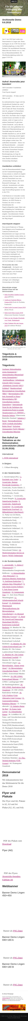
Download (6, 844)
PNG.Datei (18, 931)
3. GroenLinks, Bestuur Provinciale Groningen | (11, 482)
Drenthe (15, 501)
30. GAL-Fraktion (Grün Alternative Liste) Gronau (12, 695)
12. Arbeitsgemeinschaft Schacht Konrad (12, 600)
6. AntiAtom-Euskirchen (12, 581)
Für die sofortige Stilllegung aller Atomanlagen (14, 9)
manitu (4, 999)
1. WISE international (10, 458)
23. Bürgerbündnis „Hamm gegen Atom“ (13, 665)
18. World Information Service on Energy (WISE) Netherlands (13, 553)
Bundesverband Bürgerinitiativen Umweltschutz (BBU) (13, 391)
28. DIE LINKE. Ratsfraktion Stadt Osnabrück (13, 687)
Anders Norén (16, 1017)
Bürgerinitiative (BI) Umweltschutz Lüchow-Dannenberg (11, 402)
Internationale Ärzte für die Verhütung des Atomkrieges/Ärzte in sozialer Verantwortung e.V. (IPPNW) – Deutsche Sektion (13, 409)
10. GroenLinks (17, 507)
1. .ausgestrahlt (8, 565)
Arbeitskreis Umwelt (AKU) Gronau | (13, 382)
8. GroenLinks (20, 498)
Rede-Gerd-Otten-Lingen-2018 (14, 313)
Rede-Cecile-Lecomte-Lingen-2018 (15, 307)
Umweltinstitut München (11, 432)
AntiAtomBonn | (9, 380)
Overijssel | (16, 509)
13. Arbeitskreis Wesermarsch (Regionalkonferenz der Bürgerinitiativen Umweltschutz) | (11, 608)
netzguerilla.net (6, 998)
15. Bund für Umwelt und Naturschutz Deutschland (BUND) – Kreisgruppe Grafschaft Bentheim (13, 622)
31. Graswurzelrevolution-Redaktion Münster (13, 700)
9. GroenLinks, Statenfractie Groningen (11, 504)
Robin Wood (7, 426)
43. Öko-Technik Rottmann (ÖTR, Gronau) (13, 760)
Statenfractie (7, 501)
